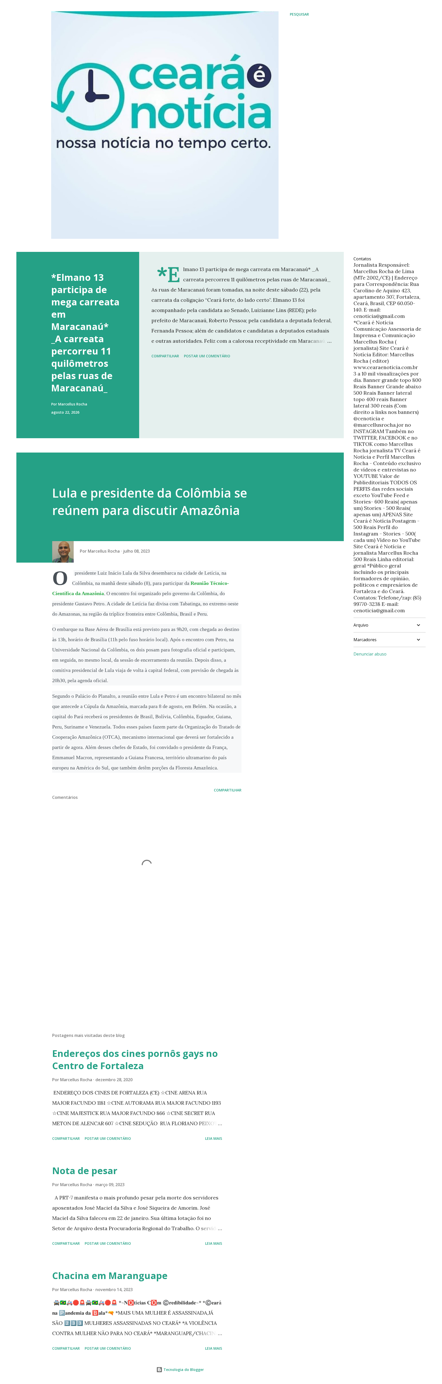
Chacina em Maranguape (110, 1275)
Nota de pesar (84, 1170)
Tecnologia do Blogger (183, 1369)
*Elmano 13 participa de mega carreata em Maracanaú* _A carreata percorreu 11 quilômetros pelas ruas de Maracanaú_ (85, 332)
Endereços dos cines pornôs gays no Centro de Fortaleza (135, 1059)
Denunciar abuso (369, 654)
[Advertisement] (138, 969)
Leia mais (213, 1138)
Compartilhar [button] (165, 355)
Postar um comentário (207, 355)
